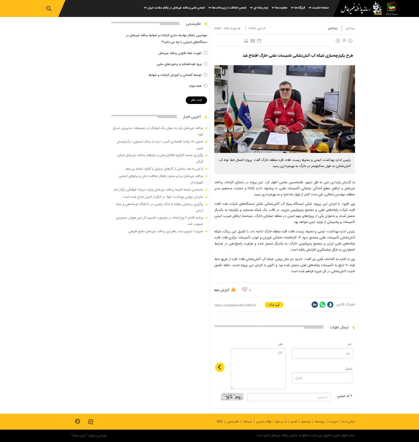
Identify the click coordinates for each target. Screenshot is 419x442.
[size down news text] (350, 41)
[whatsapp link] (322, 304)
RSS (220, 421)
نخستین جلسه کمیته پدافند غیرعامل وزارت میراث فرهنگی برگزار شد (158, 190)
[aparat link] (90, 422)
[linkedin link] (315, 304)
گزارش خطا (222, 290)
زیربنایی (350, 28)
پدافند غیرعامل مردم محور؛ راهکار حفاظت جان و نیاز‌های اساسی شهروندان (161, 179)
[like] (244, 289)
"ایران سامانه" (78, 435)
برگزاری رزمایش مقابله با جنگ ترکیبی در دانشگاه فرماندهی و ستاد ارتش (159, 207)
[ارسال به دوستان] (252, 41)
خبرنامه (247, 421)
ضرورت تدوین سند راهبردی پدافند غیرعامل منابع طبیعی (166, 231)
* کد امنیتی (344, 396)
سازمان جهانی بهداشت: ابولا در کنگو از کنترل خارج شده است (163, 197)
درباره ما (333, 421)
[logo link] (358, 9)
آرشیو (294, 421)
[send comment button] (220, 367)
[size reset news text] (343, 41)
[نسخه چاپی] (246, 41)
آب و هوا (281, 421)
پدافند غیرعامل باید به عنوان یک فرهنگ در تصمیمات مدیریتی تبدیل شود (158, 131)
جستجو (306, 421)
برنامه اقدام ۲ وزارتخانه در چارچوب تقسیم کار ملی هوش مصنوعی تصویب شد (159, 221)
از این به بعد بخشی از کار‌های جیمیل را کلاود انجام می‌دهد (164, 169)
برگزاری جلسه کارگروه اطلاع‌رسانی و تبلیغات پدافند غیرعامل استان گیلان (160, 158)
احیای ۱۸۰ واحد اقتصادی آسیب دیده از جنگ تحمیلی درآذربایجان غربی (160, 145)
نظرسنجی (233, 421)
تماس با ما (348, 421)
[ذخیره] (259, 41)
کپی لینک (274, 304)
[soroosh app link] (77, 421)
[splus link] (330, 304)
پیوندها (320, 421)
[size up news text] (338, 41)
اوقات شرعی (263, 421)
